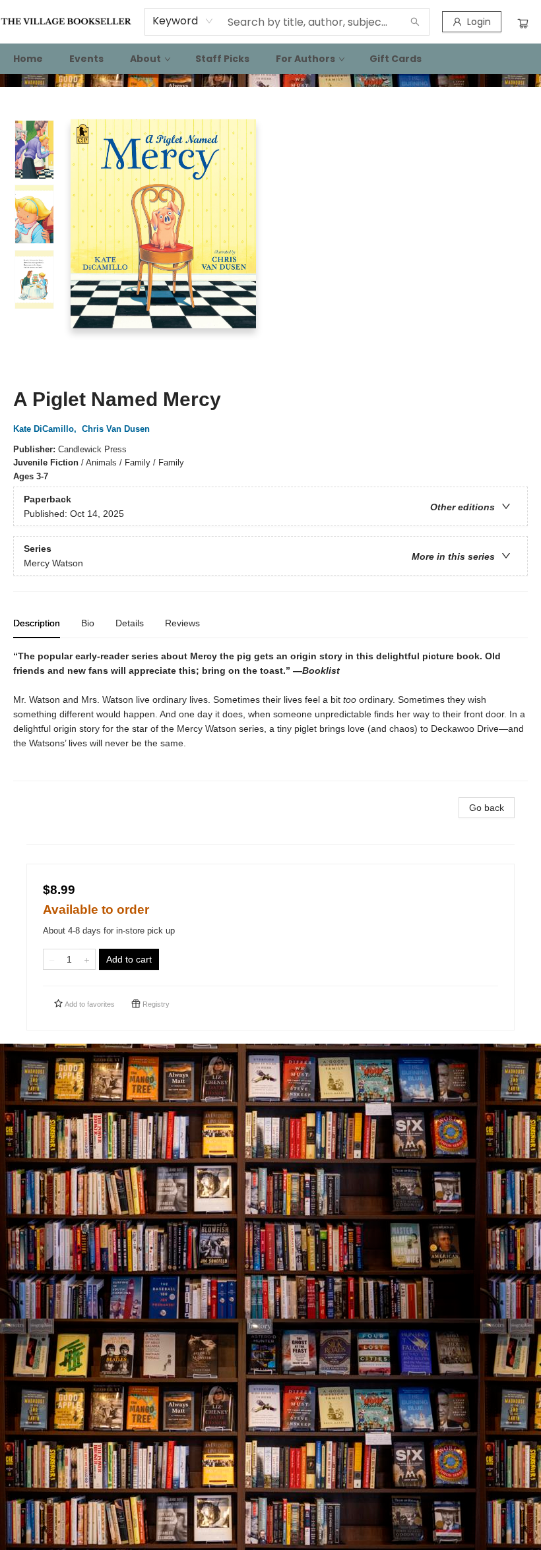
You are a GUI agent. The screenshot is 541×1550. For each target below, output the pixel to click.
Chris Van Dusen (116, 429)
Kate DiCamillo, (46, 429)
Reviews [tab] (182, 623)
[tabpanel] (270, 715)
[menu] (270, 59)
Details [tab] (129, 623)
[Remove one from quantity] (52, 959)
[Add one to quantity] (87, 959)
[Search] (415, 22)
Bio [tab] (87, 623)
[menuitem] (28, 59)
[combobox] (183, 21)
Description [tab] (36, 623)
